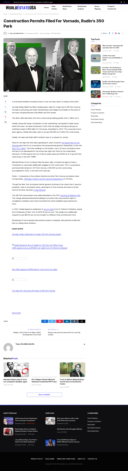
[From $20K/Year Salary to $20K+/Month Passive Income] (50, 442)
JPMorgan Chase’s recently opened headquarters (43, 179)
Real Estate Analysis (82, 7)
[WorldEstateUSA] (21, 7)
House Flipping (97, 7)
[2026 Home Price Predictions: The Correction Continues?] (8, 421)
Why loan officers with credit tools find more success (67, 419)
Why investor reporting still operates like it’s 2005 (112, 47)
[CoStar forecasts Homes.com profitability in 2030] (96, 58)
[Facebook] (6, 102)
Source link (16, 313)
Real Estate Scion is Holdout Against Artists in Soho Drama (26, 430)
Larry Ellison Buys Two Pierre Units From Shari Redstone (26, 441)
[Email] (6, 122)
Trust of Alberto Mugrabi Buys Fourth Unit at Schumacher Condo (72, 381)
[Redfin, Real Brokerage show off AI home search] (96, 84)
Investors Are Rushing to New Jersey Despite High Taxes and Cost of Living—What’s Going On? (112, 71)
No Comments (46, 33)
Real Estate (54, 7)
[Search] (121, 2)
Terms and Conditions (66, 459)
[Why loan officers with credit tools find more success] (50, 421)
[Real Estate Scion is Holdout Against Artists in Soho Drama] (8, 431)
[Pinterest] (6, 117)
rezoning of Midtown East (70, 195)
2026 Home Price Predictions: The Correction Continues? (26, 419)
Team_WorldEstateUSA (17, 33)
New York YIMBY (19, 148)
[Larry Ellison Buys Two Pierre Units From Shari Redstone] (8, 442)
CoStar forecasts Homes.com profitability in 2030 (112, 58)
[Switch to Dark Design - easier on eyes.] (124, 2)
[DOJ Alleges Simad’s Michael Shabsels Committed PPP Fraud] (44, 369)
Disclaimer (49, 459)
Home (46, 8)
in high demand (39, 190)
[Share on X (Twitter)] (112, 33)
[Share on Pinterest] (115, 33)
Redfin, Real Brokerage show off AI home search (113, 83)
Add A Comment (44, 395)
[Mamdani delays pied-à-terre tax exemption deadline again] (16, 369)
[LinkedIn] (6, 112)
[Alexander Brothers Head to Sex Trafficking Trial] (96, 94)
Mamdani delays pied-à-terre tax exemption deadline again (33, 2)
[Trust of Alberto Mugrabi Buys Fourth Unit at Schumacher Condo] (72, 369)
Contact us (92, 459)
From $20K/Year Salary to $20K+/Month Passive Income (68, 441)
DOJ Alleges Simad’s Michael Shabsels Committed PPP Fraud (44, 380)
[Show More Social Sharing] (122, 33)
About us (81, 459)
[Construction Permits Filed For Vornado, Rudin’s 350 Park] (44, 65)
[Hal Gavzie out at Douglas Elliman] (50, 431)
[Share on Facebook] (109, 33)
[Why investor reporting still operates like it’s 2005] (96, 48)
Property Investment (112, 7)
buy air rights (49, 209)
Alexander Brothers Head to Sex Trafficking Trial (113, 93)
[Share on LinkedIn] (119, 33)
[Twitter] (6, 107)
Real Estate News (67, 7)
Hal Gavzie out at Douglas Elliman (69, 429)
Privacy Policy (37, 459)
